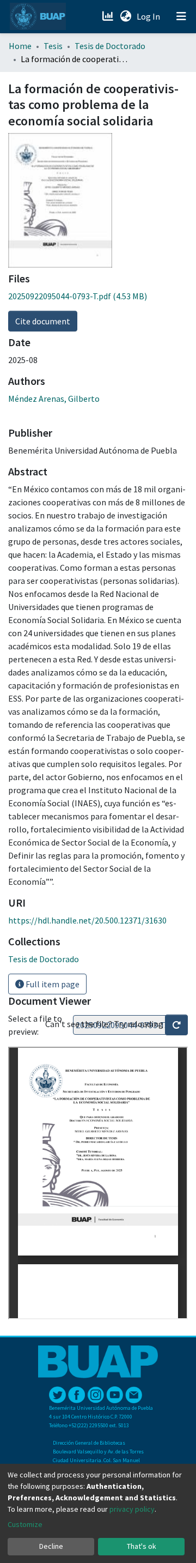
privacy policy (132, 1509)
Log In (149, 16)
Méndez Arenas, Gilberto (54, 398)
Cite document (42, 321)
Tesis (53, 45)
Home (20, 45)
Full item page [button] (51, 984)
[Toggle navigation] (181, 16)
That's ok (141, 1546)
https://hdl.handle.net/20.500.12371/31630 (87, 920)
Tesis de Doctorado (110, 45)
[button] (125, 16)
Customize (25, 1524)
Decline (51, 1546)
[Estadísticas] (109, 16)
